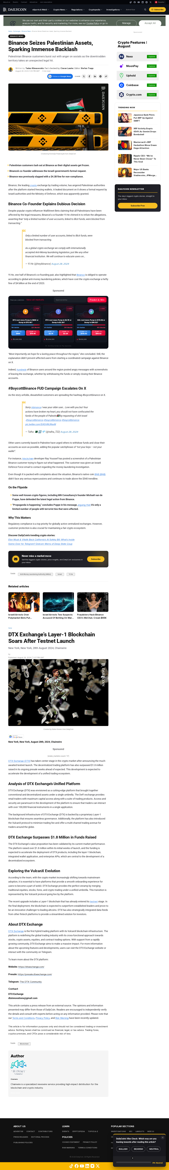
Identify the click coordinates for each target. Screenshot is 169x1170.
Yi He (71, 574)
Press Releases (20, 1137)
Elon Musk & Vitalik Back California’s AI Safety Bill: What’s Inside (41, 539)
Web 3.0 (150, 1132)
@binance (36, 407)
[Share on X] (83, 76)
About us (6, 2)
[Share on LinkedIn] (95, 76)
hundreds (21, 369)
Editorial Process (40, 1137)
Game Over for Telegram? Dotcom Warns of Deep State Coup (40, 543)
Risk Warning (62, 1018)
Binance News (26, 31)
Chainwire (15, 654)
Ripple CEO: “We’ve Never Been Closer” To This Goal (145, 159)
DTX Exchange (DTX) (19, 760)
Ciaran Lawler (67, 68)
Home (10, 31)
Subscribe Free (138, 206)
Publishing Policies (22, 1143)
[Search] (145, 9)
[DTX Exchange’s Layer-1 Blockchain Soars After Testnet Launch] (19, 1074)
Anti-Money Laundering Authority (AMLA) (35, 574)
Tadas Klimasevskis (34, 68)
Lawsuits (139, 1132)
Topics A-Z (93, 1132)
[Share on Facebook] (89, 76)
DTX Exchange (16, 931)
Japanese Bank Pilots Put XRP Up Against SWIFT (144, 118)
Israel (60, 574)
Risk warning (68, 1148)
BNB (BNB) (100, 474)
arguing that (84, 504)
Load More (58, 1107)
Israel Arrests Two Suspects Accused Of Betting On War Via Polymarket (58, 617)
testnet (94, 901)
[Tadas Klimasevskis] (10, 69)
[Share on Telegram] (100, 76)
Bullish (123, 1149)
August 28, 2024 (60, 263)
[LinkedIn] (143, 2)
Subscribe (158, 9)
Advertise (33, 2)
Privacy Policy (43, 1018)
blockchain (28, 458)
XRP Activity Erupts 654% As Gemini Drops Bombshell (145, 131)
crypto (33, 185)
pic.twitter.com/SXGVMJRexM (40, 424)
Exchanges (16, 31)
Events (15, 2)
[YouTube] (139, 2)
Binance (81, 274)
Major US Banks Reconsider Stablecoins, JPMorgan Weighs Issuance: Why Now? (145, 172)
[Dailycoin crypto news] (14, 9)
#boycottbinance (34, 420)
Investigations (118, 1132)
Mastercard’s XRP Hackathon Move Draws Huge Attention (145, 145)
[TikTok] (131, 2)
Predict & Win (97, 299)
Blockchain (24, 1044)
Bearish (138, 1149)
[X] (150, 2)
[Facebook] (135, 2)
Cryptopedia (78, 1132)
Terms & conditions (87, 1148)
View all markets (35, 299)
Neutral (154, 1149)
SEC (130, 1132)
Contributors (45, 1132)
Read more (15, 1093)
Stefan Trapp (87, 68)
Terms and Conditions (23, 1018)
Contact (24, 2)
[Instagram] (146, 2)
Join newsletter (46, 2)
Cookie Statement (71, 1142)
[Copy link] (106, 76)
